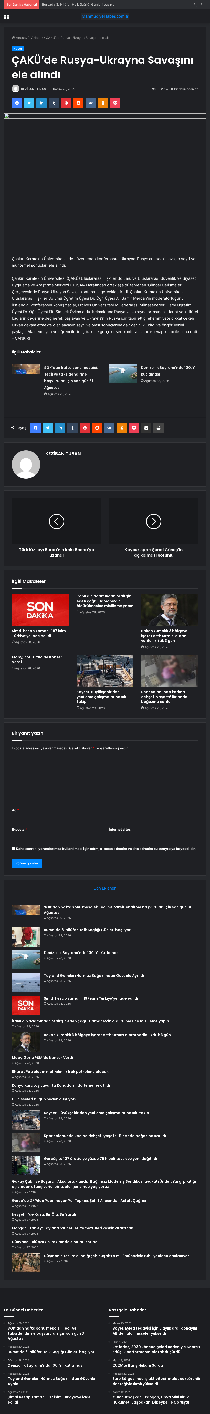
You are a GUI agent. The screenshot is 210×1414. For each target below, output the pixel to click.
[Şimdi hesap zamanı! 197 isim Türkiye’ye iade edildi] (40, 610)
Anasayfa (22, 38)
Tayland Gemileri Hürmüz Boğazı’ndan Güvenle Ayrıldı (94, 975)
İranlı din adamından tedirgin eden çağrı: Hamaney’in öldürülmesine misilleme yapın (105, 601)
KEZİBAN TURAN (33, 89)
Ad (15, 810)
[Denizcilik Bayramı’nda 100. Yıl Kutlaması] (123, 373)
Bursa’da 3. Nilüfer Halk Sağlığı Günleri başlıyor (87, 930)
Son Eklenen (105, 888)
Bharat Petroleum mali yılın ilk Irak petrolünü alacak (60, 1071)
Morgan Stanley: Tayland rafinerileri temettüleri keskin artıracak (72, 1228)
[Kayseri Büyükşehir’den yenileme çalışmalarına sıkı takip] (105, 671)
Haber (38, 38)
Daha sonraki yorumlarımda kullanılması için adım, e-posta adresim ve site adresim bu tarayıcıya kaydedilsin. (106, 849)
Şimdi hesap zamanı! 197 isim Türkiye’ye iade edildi (39, 633)
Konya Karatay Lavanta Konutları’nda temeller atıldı (61, 1085)
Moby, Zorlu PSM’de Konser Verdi (37, 660)
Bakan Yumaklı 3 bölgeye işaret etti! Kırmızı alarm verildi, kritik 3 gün (164, 635)
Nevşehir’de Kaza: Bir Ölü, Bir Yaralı (44, 1214)
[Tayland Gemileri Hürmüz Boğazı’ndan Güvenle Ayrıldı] (26, 982)
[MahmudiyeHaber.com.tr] (105, 16)
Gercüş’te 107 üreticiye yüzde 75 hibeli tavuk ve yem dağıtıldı (100, 1158)
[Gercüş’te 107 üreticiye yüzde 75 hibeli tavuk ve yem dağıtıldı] (26, 1165)
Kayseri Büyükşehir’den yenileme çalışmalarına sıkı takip (102, 696)
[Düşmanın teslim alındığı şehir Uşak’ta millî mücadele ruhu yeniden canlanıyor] (26, 1262)
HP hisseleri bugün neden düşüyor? (44, 1099)
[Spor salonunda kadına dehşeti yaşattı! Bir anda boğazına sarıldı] (169, 671)
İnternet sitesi (120, 829)
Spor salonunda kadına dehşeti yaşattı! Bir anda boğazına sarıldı (164, 696)
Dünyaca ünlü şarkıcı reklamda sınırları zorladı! (56, 1242)
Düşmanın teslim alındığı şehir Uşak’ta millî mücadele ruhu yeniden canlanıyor (116, 1255)
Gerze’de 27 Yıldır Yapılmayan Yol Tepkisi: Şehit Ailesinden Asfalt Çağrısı (79, 1200)
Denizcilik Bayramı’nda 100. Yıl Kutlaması (82, 952)
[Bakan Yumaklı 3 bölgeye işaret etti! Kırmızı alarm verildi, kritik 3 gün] (169, 610)
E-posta (19, 829)
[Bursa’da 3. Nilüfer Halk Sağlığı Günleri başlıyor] (26, 937)
